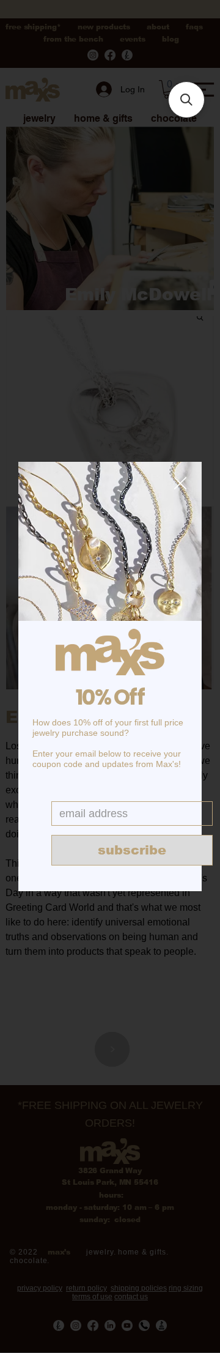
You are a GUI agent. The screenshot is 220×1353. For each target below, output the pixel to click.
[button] (180, 484)
